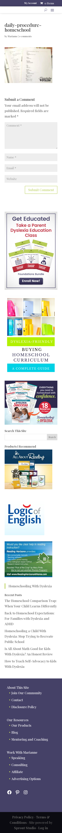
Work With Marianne (22, 752)
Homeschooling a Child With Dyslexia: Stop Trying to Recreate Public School (29, 636)
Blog (14, 732)
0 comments (25, 36)
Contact (17, 700)
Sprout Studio (25, 828)
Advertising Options (26, 779)
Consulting (19, 765)
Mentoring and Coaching (29, 739)
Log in (43, 828)
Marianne (13, 36)
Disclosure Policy (23, 707)
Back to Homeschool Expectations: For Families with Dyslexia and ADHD (30, 618)
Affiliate (17, 772)
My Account (30, 3)
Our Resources (17, 720)
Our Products (21, 725)
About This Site (18, 687)
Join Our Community (26, 693)
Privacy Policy (23, 817)
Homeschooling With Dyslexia (30, 586)
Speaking (18, 758)
